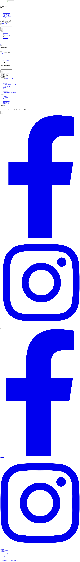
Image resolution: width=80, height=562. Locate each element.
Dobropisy (5, 98)
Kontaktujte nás (6, 90)
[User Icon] (1, 30)
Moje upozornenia (6, 103)
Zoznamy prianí (6, 102)
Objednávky (5, 97)
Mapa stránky (5, 91)
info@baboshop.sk (9, 78)
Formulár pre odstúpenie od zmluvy (10, 92)
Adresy (4, 99)
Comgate (5, 88)
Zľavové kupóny (6, 101)
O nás (4, 85)
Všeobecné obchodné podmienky (9, 84)
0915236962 (4, 79)
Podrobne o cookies (7, 87)
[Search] (1, 29)
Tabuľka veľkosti (6, 86)
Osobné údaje (5, 96)
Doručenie (5, 83)
